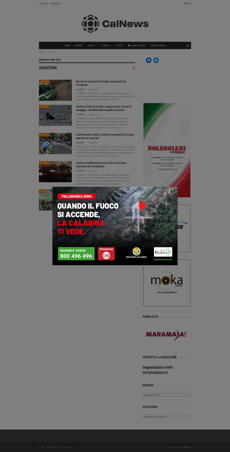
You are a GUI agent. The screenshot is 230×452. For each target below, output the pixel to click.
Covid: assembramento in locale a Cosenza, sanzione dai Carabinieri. (101, 164)
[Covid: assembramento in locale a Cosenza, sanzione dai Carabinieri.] (55, 171)
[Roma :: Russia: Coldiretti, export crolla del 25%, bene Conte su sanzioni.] (55, 199)
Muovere (187, 447)
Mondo (78, 45)
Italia (91, 45)
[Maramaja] (166, 335)
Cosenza (44, 163)
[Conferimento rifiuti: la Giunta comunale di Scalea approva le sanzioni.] (55, 143)
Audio (120, 45)
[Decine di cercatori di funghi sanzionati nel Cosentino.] (55, 90)
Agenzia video (158, 45)
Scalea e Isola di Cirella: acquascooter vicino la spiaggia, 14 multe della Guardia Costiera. (103, 108)
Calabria (44, 81)
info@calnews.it (155, 372)
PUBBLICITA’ (55, 3)
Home (67, 45)
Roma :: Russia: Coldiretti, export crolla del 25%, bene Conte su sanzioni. (104, 192)
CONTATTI (43, 3)
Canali (105, 45)
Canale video (138, 45)
